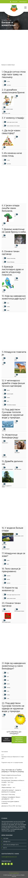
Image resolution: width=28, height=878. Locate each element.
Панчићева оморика (11, 404)
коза (8, 302)
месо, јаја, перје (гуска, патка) (13, 594)
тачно (8, 81)
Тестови (5, 838)
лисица (8, 687)
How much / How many (8, 794)
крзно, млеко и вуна (11, 598)
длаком (8, 575)
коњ (8, 680)
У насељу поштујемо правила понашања (10, 802)
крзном (8, 583)
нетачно (9, 85)
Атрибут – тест (5, 785)
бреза (8, 390)
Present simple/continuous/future (11, 775)
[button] (8, 102)
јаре (8, 564)
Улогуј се (14, 1)
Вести (5, 847)
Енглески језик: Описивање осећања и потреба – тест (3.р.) (12, 781)
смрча (8, 397)
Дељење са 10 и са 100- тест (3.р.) (11, 806)
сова (8, 698)
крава (8, 683)
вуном (8, 579)
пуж (8, 676)
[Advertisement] (14, 45)
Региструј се (23, 1)
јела (8, 401)
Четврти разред (6, 20)
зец (8, 672)
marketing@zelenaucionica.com (9, 856)
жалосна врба (10, 393)
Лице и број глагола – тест (9, 778)
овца (8, 310)
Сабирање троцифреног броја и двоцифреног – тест (10, 798)
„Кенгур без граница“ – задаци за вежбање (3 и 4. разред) (11, 791)
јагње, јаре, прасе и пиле (12, 122)
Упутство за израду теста (11, 844)
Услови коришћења (14, 873)
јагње (8, 560)
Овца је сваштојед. (11, 258)
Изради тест (6, 841)
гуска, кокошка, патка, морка (13, 125)
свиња (8, 306)
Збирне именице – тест (8, 787)
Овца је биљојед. (10, 262)
